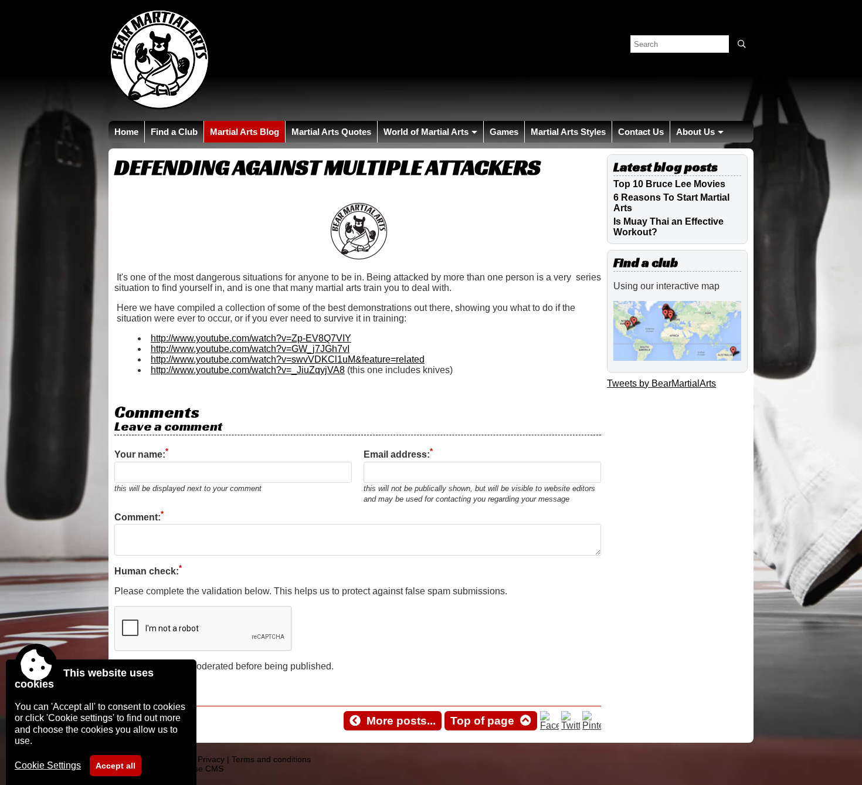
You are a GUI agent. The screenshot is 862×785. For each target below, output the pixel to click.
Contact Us (641, 132)
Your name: (139, 455)
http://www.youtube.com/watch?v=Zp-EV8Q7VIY (251, 338)
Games (504, 132)
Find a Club (174, 132)
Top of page (482, 721)
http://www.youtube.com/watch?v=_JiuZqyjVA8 (248, 370)
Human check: (146, 571)
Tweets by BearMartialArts (661, 383)
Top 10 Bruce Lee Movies (669, 184)
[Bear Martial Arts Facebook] (549, 725)
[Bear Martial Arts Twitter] (570, 725)
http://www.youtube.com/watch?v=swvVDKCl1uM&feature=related (288, 359)
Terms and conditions (271, 759)
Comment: (137, 517)
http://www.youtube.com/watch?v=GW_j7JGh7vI (250, 349)
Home (126, 132)
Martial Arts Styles (568, 132)
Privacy (211, 759)
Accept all (115, 765)
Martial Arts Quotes (331, 132)
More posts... (401, 721)
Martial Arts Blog (244, 132)
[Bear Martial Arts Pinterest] (591, 725)
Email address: (397, 455)
